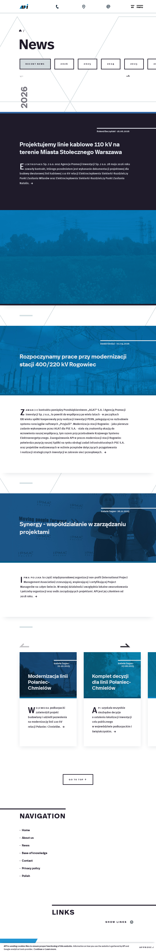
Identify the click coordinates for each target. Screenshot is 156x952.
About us (28, 837)
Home (26, 830)
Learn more (50, 949)
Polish (26, 875)
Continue (38, 949)
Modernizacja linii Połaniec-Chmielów (48, 681)
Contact (27, 860)
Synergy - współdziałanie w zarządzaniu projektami (73, 527)
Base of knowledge (34, 853)
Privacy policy (31, 868)
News (25, 845)
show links (116, 921)
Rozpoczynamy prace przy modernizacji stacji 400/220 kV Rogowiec (73, 360)
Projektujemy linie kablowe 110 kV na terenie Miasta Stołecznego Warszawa (71, 148)
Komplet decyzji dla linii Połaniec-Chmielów (111, 681)
